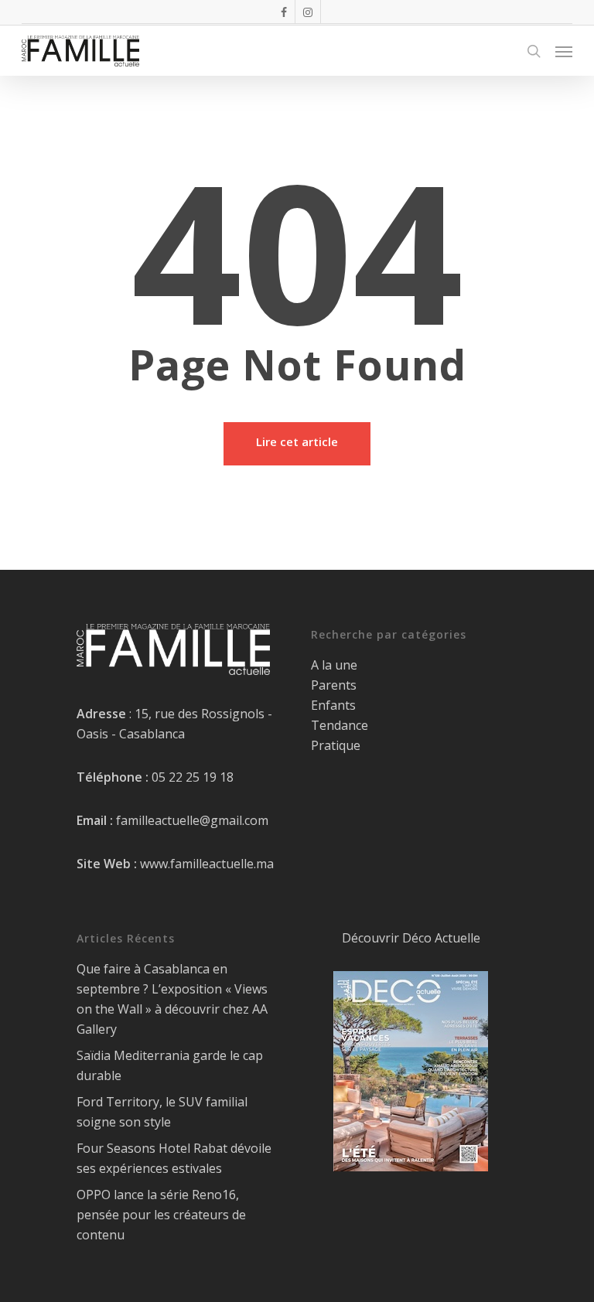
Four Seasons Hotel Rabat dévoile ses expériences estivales (174, 1158)
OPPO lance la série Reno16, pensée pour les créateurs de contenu (161, 1214)
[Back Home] (297, 443)
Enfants (333, 705)
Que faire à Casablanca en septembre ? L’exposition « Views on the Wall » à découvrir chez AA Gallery (172, 999)
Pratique (335, 745)
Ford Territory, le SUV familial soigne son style (162, 1111)
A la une (334, 664)
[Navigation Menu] (563, 51)
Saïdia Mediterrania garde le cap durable (170, 1065)
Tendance (339, 725)
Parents (334, 685)
